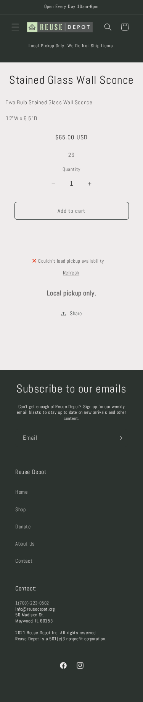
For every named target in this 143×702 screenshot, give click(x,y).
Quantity (71, 169)
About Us (25, 543)
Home (21, 491)
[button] (15, 27)
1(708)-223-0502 (32, 603)
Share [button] (76, 313)
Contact (23, 560)
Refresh (71, 272)
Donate (23, 526)
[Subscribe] (119, 438)
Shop (20, 509)
